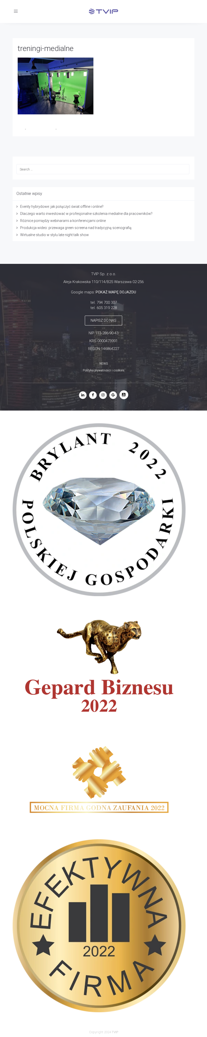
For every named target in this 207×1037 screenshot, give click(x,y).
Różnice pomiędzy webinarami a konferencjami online (63, 221)
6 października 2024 (41, 129)
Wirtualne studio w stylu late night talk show (54, 235)
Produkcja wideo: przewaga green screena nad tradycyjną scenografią (76, 228)
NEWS (103, 363)
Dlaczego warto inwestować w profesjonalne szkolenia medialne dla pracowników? (86, 214)
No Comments (67, 129)
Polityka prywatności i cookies (103, 370)
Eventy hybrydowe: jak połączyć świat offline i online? (62, 207)
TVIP (21, 129)
